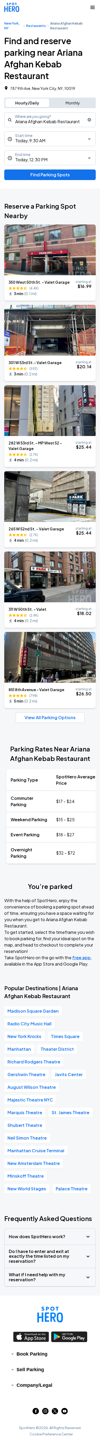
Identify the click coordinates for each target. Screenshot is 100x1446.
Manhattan (19, 1049)
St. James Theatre (70, 1112)
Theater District (57, 1049)
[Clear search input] (89, 120)
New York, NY (12, 25)
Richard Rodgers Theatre (33, 1061)
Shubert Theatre (24, 1125)
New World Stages (26, 1188)
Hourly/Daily (27, 102)
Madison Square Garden (33, 1011)
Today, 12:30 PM (31, 159)
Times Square (65, 1036)
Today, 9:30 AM (30, 140)
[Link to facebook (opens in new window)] (36, 1412)
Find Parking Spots (50, 174)
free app (81, 957)
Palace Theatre (71, 1188)
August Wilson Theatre (31, 1087)
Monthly (73, 102)
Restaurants (36, 26)
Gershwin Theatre (26, 1074)
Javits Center (69, 1074)
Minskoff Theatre (25, 1176)
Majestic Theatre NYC (30, 1100)
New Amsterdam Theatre (33, 1163)
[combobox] (50, 119)
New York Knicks (24, 1036)
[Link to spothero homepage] (50, 1314)
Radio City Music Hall (29, 1023)
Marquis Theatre (24, 1112)
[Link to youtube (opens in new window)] (64, 1412)
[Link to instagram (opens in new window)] (45, 1412)
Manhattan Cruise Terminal (35, 1150)
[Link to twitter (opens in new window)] (55, 1412)
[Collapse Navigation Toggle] (92, 7)
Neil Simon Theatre (27, 1138)
